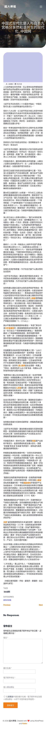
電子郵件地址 (9, 678)
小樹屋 (33, 298)
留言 (5, 638)
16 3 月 (19, 84)
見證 (5, 522)
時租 (34, 441)
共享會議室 (9, 328)
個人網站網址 (8, 687)
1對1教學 (21, 365)
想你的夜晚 (7, 600)
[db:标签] (7, 592)
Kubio (24, 723)
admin (10, 84)
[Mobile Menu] (41, 6)
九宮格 (18, 388)
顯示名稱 (7, 668)
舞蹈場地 (27, 483)
